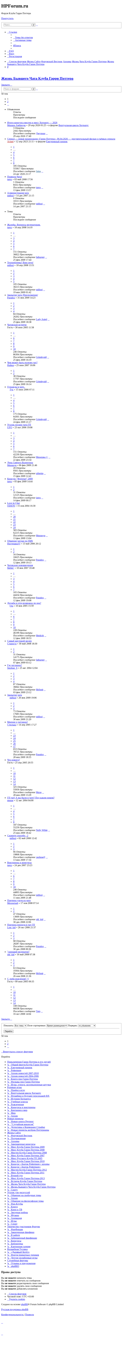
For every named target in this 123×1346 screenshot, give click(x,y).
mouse (10, 800)
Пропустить (7, 18)
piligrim (39, 473)
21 (14, 519)
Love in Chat (13, 503)
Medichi (40, 635)
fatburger (40, 257)
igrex (9, 179)
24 (14, 527)
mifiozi (10, 195)
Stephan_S (12, 668)
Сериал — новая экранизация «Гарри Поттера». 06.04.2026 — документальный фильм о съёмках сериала (61, 139)
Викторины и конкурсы (19, 862)
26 (14, 743)
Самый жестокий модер (19, 641)
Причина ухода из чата (19, 900)
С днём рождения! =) (18, 979)
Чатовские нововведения (20, 565)
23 (14, 524)
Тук (11, 389)
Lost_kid (11, 927)
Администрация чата (18, 193)
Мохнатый (12, 903)
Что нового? (13, 760)
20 (14, 516)
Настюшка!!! (13, 543)
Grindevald (41, 357)
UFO (9, 427)
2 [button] (7, 101)
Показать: (9, 1025)
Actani (10, 141)
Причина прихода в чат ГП (21, 924)
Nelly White (42, 830)
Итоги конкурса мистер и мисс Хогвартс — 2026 (32, 122)
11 (14, 776)
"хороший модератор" (18, 951)
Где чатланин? (14, 665)
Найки (10, 365)
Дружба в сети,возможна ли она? (24, 603)
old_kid (39, 919)
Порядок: (73, 1025)
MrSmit (39, 689)
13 (14, 781)
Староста (11, 643)
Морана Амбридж (16, 125)
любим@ (40, 857)
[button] (8, 104)
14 (14, 784)
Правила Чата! (14, 176)
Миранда (11, 465)
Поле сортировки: (36, 1025)
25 (14, 741)
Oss (11, 606)
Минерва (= (42, 457)
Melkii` (10, 568)
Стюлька (11, 724)
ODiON (11, 506)
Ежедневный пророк (57, 141)
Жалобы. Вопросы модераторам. (23, 224)
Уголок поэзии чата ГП (19, 424)
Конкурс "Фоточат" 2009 (20, 478)
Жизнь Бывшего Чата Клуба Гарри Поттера (37, 78)
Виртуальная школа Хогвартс (73, 125)
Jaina (38, 171)
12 (14, 779)
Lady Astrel (41, 319)
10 (14, 349)
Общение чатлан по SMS (20, 541)
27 (14, 746)
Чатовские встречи (17, 324)
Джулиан (40, 133)
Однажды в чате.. (16, 387)
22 (14, 522)
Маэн (39, 792)
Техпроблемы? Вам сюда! (20, 262)
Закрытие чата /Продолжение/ (22, 295)
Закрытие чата (14, 695)
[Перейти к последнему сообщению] (47, 133)
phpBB (24, 1304)
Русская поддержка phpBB (14, 1309)
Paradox (11, 297)
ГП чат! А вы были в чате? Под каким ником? (30, 797)
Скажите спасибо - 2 (17, 835)
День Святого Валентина (20, 462)
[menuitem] (23, 37)
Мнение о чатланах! (17, 722)
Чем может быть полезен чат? (22, 362)
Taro (38, 1011)
